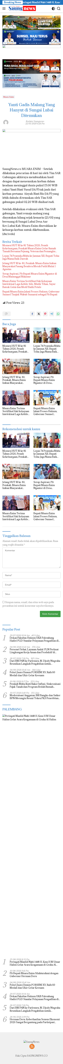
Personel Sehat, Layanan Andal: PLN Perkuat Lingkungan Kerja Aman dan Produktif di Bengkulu (34, 651)
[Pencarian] (59, 8)
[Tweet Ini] (38, 313)
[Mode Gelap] (53, 8)
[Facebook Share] (32, 313)
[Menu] (4, 8)
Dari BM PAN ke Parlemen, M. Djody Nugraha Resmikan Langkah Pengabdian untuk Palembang (35, 662)
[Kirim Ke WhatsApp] (58, 313)
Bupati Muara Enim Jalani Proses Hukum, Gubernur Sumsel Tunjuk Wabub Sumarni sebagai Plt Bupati (31, 293)
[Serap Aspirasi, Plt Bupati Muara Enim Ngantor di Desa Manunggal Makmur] (47, 366)
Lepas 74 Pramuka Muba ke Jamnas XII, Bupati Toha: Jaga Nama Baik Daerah (30, 257)
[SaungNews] (22, 8)
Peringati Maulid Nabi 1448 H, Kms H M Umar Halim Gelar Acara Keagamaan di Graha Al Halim (35, 963)
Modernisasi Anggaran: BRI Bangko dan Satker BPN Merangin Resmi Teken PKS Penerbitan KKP (35, 697)
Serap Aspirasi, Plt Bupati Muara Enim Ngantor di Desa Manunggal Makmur (29, 275)
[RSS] (32, 1047)
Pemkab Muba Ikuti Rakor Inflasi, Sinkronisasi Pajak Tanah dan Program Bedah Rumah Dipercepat (35, 685)
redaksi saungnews (35, 121)
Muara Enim (8, 97)
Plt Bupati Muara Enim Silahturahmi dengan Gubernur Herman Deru (34, 975)
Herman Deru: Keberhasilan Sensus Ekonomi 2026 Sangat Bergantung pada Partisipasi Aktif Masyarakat (35, 1021)
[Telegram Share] (51, 313)
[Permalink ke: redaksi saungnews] (5, 122)
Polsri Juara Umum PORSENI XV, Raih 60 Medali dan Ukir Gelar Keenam (32, 674)
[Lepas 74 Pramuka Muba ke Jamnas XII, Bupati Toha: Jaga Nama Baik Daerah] (47, 335)
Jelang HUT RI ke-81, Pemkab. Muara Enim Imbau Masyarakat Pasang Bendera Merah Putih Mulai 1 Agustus (29, 266)
